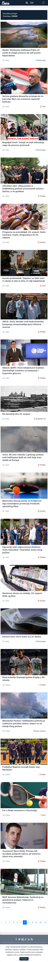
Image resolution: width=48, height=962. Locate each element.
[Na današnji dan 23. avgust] (24, 399)
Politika (43, 196)
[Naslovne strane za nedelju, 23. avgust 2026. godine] (24, 578)
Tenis (43, 815)
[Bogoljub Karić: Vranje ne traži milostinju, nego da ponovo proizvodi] (24, 127)
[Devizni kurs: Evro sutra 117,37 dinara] (24, 621)
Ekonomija (41, 60)
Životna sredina (39, 731)
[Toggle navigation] (43, 3)
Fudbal (43, 685)
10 (41, 922)
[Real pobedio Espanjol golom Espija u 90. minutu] (24, 662)
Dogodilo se (41, 419)
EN (31, 3)
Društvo (42, 242)
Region (43, 907)
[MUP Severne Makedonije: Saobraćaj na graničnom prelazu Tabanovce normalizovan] (24, 882)
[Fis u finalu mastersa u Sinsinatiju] (24, 795)
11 (45, 922)
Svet (44, 106)
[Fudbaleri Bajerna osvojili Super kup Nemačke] (24, 752)
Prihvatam (24, 959)
